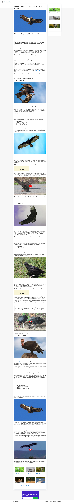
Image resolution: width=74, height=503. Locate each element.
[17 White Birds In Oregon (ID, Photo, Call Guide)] (40, 482)
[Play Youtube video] (30, 186)
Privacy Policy (59, 501)
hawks (39, 70)
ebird (29, 74)
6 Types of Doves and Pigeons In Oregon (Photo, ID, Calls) (19, 485)
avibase (42, 73)
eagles (36, 70)
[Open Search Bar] (71, 2)
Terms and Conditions (52, 501)
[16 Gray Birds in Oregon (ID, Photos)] (54, 10)
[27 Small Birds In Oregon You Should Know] (54, 27)
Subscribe (35, 497)
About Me (46, 501)
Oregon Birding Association (19, 361)
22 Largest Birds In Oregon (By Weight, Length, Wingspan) (30, 485)
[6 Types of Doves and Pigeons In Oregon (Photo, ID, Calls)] (19, 482)
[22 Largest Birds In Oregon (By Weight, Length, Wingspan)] (30, 482)
